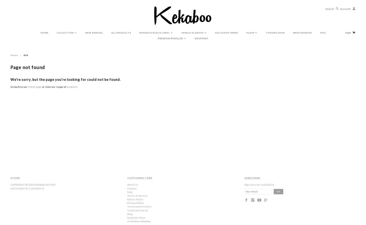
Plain (250, 32)
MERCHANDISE (302, 32)
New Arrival (94, 32)
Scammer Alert (136, 217)
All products (121, 32)
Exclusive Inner (226, 32)
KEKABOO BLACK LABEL (154, 32)
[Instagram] (253, 200)
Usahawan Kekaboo (138, 221)
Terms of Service (137, 195)
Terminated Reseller (139, 206)
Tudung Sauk (275, 32)
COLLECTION (65, 32)
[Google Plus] (266, 200)
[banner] (183, 15)
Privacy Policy (135, 203)
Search (330, 8)
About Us (132, 184)
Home (14, 55)
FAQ (323, 32)
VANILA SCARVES (192, 32)
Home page (35, 86)
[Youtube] (259, 200)
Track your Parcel (137, 210)
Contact (132, 188)
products (72, 86)
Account (345, 8)
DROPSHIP (201, 38)
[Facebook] (246, 200)
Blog (130, 214)
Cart (348, 32)
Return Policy (135, 199)
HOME (44, 32)
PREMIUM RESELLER (171, 38)
